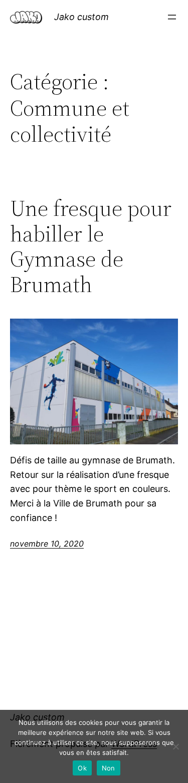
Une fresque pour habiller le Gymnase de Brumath (90, 246)
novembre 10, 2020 (47, 544)
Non (108, 768)
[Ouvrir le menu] (172, 17)
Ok (82, 768)
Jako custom (81, 17)
